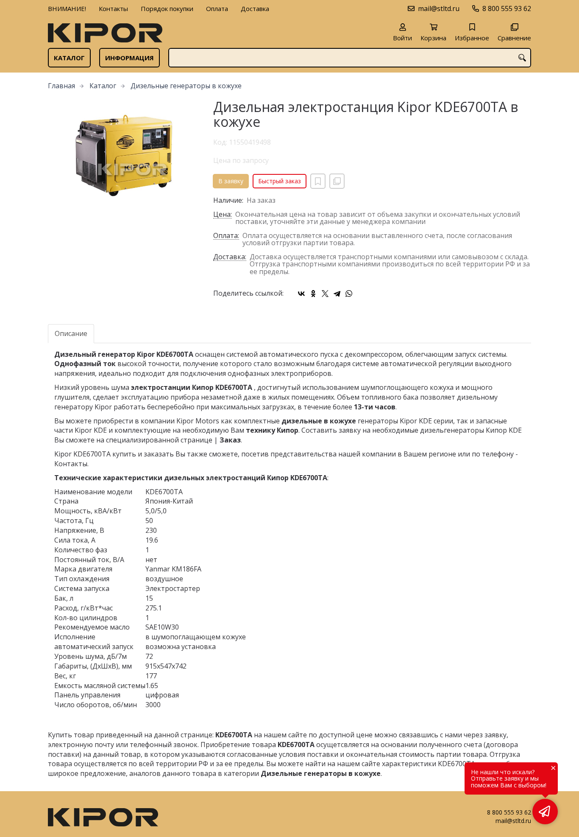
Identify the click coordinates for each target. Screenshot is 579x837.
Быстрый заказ (279, 181)
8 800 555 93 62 (506, 8)
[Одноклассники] (313, 293)
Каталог (69, 57)
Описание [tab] (71, 333)
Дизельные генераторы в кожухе (186, 85)
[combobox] (349, 57)
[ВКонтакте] (301, 293)
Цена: (222, 215)
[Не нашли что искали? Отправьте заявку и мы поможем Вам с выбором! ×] (545, 811)
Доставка (255, 8)
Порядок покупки (167, 8)
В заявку (230, 181)
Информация (129, 57)
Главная (61, 85)
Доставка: (229, 257)
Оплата (217, 8)
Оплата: (226, 236)
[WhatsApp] (349, 293)
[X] (325, 293)
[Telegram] (337, 293)
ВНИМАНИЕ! (67, 8)
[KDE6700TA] (124, 156)
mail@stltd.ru (438, 8)
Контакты (113, 8)
